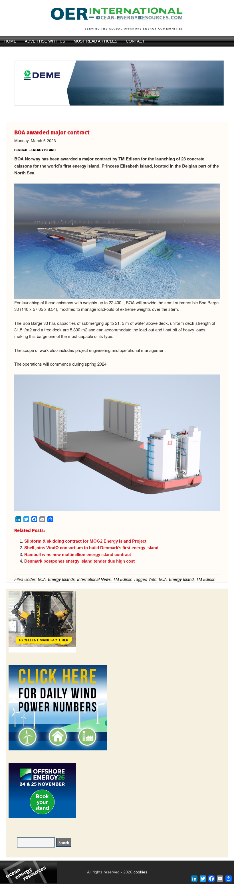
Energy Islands (61, 579)
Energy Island (181, 579)
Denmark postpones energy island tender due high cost (79, 561)
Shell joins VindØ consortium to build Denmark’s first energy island (91, 547)
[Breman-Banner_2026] (42, 651)
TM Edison (122, 579)
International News (94, 579)
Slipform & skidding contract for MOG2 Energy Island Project (85, 541)
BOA (42, 579)
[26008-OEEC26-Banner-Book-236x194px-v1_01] (42, 817)
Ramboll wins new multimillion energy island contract (77, 554)
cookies (139, 872)
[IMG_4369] (117, 112)
